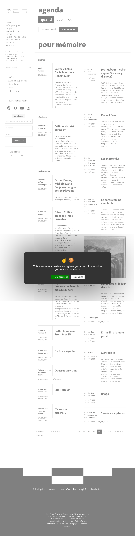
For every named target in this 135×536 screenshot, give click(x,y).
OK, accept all (61, 277)
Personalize (77, 277)
